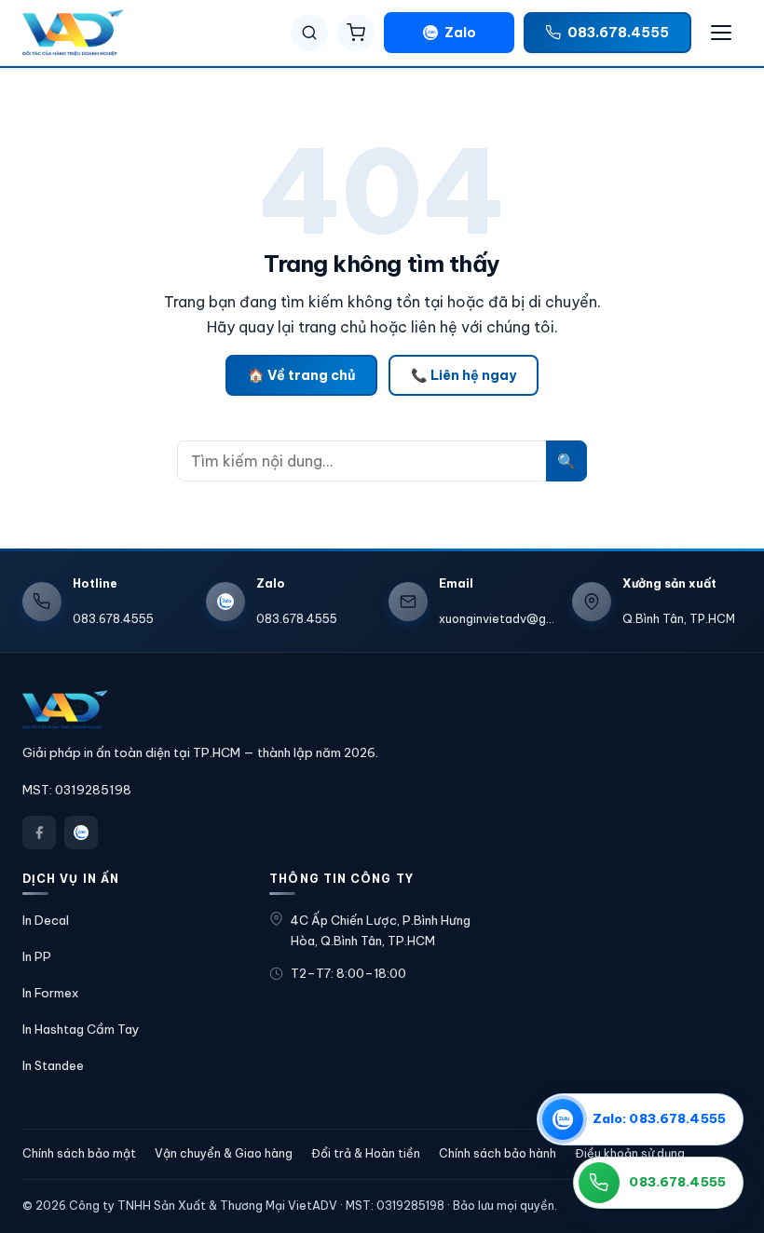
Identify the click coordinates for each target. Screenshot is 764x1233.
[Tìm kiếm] (309, 32)
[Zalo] (81, 832)
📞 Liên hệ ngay (463, 375)
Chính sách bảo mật (79, 1153)
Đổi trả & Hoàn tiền (365, 1153)
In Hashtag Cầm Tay (81, 1029)
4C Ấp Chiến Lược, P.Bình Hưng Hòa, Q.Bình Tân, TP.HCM (381, 930)
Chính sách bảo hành (497, 1153)
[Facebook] (39, 832)
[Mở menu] (721, 32)
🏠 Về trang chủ (301, 375)
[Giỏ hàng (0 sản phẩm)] (356, 32)
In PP (36, 956)
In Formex (50, 992)
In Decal (45, 920)
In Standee (53, 1065)
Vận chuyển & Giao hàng (224, 1153)
